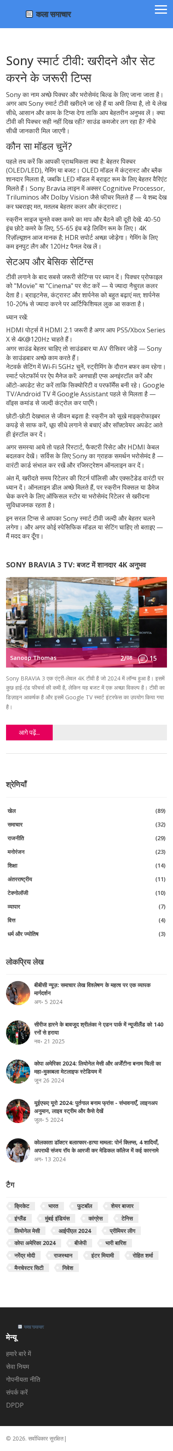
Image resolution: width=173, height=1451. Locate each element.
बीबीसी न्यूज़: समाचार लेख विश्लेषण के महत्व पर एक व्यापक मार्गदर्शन (92, 989)
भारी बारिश (115, 1243)
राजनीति (86, 838)
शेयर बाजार (122, 1206)
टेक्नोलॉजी (86, 893)
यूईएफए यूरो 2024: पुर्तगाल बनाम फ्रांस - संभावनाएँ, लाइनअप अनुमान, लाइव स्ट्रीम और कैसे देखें (96, 1107)
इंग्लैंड (20, 1218)
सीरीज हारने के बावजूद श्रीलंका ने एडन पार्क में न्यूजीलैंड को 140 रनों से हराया (98, 1028)
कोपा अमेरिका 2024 (35, 1243)
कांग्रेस (96, 1218)
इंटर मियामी (102, 1255)
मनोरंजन (86, 851)
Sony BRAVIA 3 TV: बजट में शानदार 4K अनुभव (76, 565)
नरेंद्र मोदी (24, 1255)
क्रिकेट (21, 1206)
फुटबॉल (84, 1206)
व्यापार (86, 906)
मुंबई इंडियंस (57, 1218)
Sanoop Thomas (33, 658)
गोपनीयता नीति (23, 1379)
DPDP (15, 1405)
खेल (86, 810)
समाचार (86, 824)
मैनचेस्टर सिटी (28, 1268)
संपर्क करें (17, 1392)
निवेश (67, 1268)
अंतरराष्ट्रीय (86, 879)
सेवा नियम (17, 1366)
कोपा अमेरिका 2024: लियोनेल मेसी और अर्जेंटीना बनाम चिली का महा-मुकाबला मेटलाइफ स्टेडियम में (97, 1067)
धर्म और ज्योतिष (86, 934)
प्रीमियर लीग (122, 1231)
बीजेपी (80, 1243)
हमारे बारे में (18, 1353)
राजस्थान (63, 1255)
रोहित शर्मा (143, 1255)
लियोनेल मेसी (27, 1231)
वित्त (86, 920)
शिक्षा (86, 865)
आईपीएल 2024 (75, 1231)
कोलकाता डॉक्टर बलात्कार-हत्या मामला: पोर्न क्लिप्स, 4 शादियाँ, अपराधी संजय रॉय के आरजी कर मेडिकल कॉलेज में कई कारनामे (96, 1146)
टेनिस (127, 1218)
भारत (53, 1206)
